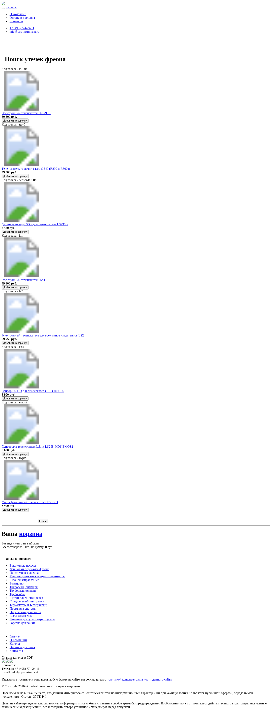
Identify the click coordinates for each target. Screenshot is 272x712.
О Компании (18, 640)
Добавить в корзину (15, 120)
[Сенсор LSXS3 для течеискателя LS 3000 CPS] (21, 387)
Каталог (11, 7)
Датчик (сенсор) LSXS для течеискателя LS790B (35, 224)
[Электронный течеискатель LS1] (21, 276)
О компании (18, 14)
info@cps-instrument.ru (24, 31)
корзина (30, 533)
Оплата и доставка (22, 17)
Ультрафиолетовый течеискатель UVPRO (30, 502)
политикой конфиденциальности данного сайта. (139, 679)
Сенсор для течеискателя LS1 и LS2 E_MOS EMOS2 (37, 446)
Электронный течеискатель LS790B (26, 113)
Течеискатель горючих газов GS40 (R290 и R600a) (36, 168)
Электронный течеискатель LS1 (23, 279)
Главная (15, 636)
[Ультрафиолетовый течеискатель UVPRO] (21, 498)
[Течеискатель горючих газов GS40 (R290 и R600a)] (21, 165)
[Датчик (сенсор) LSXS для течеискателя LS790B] (21, 220)
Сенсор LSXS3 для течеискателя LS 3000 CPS (33, 391)
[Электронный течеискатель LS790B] (21, 109)
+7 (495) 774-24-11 (22, 28)
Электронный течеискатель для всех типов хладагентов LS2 (43, 335)
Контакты (16, 21)
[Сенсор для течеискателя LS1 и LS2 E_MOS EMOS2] (21, 443)
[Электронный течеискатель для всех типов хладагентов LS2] (21, 331)
